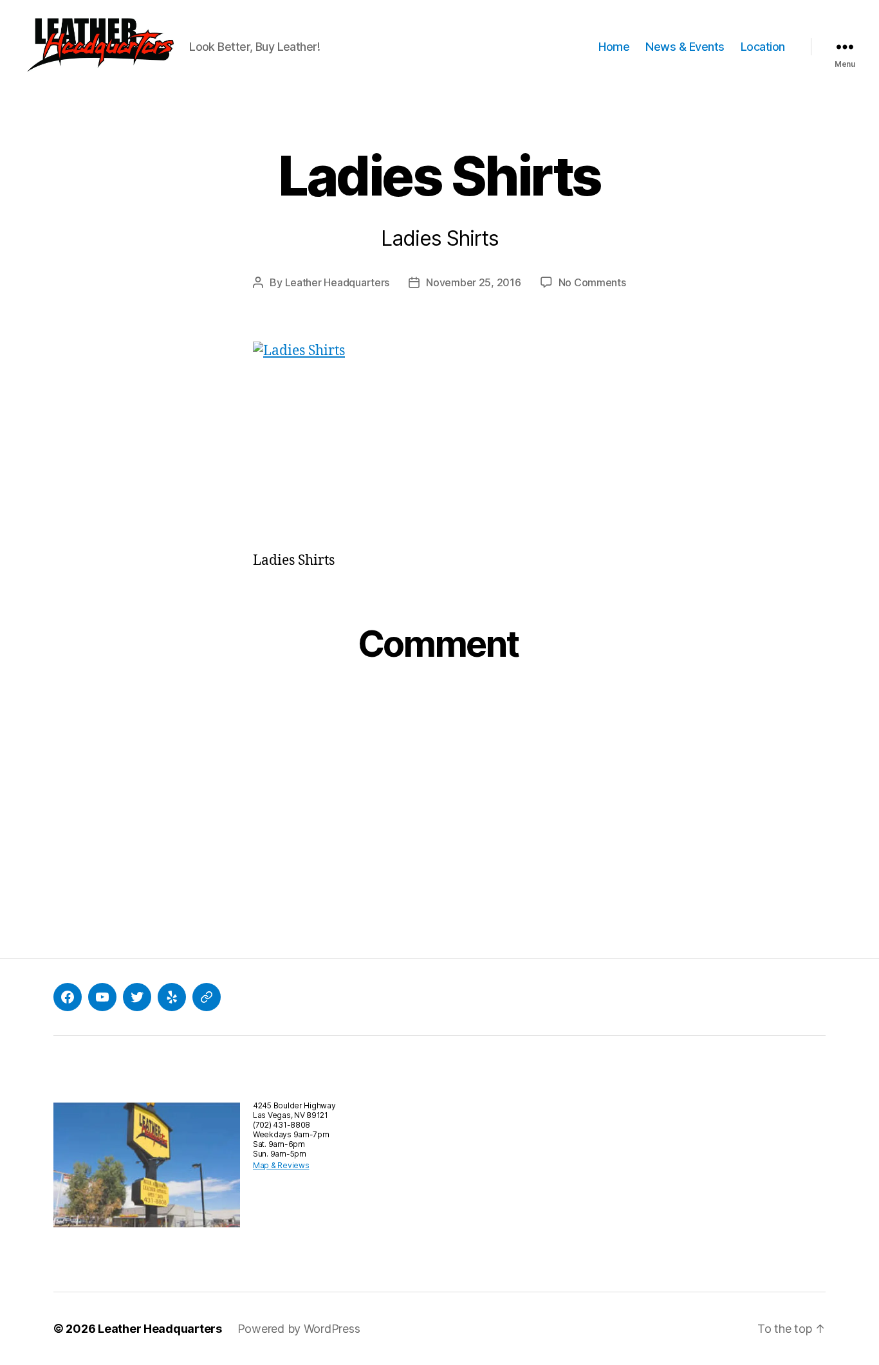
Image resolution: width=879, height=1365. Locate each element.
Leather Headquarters (337, 282)
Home (613, 46)
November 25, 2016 (473, 282)
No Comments (592, 282)
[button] (100, 47)
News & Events (685, 46)
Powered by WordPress (298, 1328)
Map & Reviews (281, 1165)
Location (763, 46)
